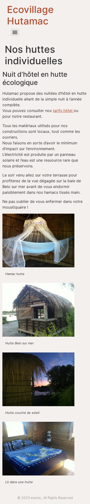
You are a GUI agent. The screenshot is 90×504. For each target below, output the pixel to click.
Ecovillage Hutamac (30, 15)
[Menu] (15, 32)
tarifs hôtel (63, 110)
